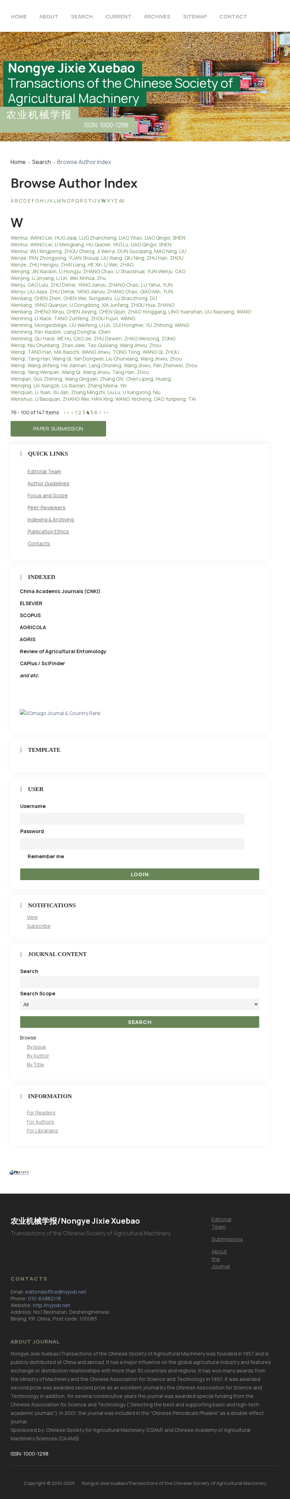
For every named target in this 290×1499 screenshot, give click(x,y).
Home (19, 16)
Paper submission (58, 428)
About (48, 16)
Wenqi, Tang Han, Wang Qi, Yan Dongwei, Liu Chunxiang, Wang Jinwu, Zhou (96, 358)
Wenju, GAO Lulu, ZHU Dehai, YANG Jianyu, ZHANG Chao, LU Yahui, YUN (92, 284)
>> (106, 412)
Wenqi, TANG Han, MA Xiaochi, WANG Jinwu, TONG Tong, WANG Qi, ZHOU (95, 352)
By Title (35, 1064)
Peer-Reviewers (46, 507)
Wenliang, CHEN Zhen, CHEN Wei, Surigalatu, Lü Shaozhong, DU (84, 298)
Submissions (227, 1239)
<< (66, 412)
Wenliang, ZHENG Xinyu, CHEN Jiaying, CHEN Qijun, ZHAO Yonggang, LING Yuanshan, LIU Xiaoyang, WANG (131, 311)
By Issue (36, 1046)
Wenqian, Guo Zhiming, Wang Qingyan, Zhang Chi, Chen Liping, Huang (91, 378)
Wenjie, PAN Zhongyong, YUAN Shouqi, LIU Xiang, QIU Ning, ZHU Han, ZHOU (97, 257)
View (32, 917)
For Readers (41, 1112)
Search (82, 16)
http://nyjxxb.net (51, 1305)
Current (118, 16)
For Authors (40, 1121)
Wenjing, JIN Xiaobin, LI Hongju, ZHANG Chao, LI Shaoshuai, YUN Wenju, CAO (98, 271)
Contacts (39, 543)
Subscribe (39, 926)
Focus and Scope (48, 495)
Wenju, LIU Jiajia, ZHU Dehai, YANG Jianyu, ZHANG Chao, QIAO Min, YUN (92, 291)
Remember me (46, 856)
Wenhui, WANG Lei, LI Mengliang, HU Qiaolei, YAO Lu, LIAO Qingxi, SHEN (91, 244)
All (121, 200)
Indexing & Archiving (51, 519)
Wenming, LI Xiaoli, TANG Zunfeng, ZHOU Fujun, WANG (73, 318)
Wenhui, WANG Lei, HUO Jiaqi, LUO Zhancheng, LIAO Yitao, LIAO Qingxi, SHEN (98, 237)
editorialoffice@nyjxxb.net (55, 1291)
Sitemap (195, 16)
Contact (233, 16)
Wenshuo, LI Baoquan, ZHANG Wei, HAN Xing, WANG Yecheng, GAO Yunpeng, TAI (103, 399)
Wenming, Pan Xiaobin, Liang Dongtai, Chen (61, 331)
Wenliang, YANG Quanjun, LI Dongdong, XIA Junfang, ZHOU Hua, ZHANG (92, 304)
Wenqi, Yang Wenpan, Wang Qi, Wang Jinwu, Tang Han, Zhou (80, 372)
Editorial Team (44, 471)
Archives (157, 16)
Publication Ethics (48, 531)
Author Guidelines (48, 483)
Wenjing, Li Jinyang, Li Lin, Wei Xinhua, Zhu (58, 278)
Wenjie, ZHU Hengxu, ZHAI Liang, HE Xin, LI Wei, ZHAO (72, 264)
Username (33, 806)
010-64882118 (44, 1298)
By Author (38, 1055)
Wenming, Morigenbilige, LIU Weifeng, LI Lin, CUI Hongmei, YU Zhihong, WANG (100, 325)
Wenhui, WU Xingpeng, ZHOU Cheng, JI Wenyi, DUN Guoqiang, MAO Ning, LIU (98, 251)
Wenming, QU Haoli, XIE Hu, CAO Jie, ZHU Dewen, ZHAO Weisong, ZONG (93, 338)
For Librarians (42, 1130)
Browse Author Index (84, 162)
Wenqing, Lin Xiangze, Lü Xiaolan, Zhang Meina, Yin (69, 385)
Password (32, 831)
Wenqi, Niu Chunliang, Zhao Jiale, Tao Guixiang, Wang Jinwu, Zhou (86, 345)
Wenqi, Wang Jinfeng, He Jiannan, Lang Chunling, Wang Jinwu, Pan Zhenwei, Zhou (104, 365)
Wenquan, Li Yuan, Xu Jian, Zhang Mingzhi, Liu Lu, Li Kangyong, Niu (86, 392)
